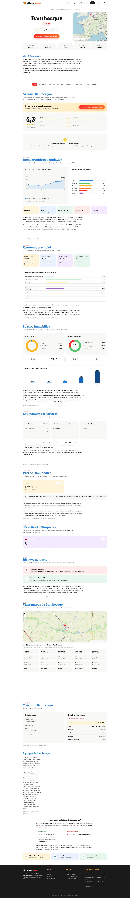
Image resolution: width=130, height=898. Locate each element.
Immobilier (79, 84)
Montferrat (101, 885)
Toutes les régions (70, 874)
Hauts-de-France (61, 9)
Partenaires (50, 874)
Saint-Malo (101, 872)
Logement (60, 84)
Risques (94, 84)
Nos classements (70, 872)
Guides (99, 3)
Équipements (69, 84)
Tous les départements (71, 876)
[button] (65, 625)
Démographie (42, 84)
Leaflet (97, 40)
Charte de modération (52, 876)
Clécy (88, 874)
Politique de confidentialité (67, 895)
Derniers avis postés (71, 878)
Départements (84, 3)
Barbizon (88, 872)
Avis (34, 84)
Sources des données (52, 872)
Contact (76, 895)
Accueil (68, 3)
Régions (75, 3)
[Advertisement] (96, 68)
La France (52, 9)
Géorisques (29, 596)
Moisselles (101, 877)
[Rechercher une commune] (104, 2)
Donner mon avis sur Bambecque (47, 36)
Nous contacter (51, 878)
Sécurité (87, 84)
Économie (52, 84)
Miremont (88, 881)
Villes (92, 3)
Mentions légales (55, 895)
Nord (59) (69, 9)
